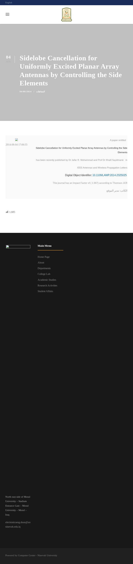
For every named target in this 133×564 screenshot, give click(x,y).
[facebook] (121, 2)
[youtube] (127, 2)
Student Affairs (45, 291)
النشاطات (40, 91)
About (41, 262)
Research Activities (47, 285)
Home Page (44, 256)
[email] (115, 2)
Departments (44, 268)
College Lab (44, 274)
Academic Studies (47, 279)
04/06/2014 (26, 91)
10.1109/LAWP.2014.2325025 (109, 175)
